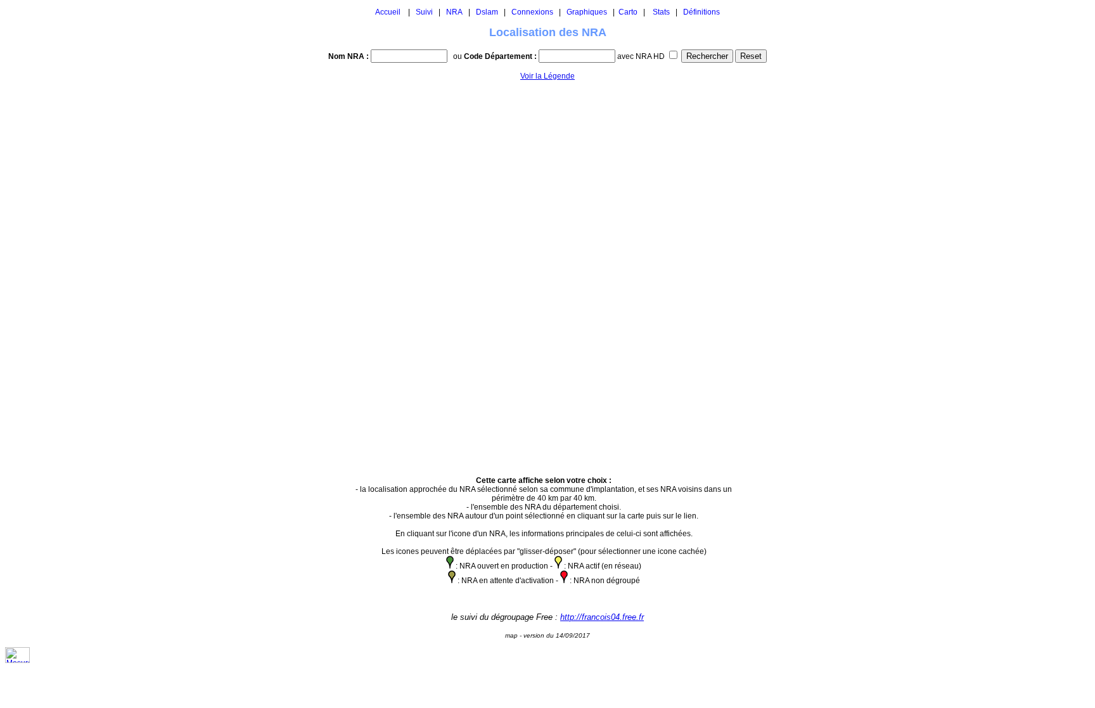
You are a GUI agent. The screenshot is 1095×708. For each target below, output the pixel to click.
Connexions (532, 12)
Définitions (701, 12)
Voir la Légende (547, 76)
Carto (627, 12)
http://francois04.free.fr (602, 617)
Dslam (487, 12)
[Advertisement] (780, 272)
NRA (454, 12)
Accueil (387, 12)
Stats (661, 12)
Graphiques (587, 12)
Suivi (424, 12)
